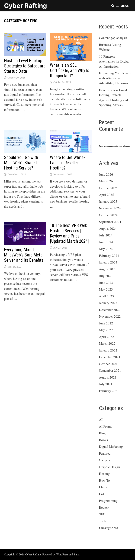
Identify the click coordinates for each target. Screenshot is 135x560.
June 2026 (106, 174)
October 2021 (108, 364)
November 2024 (110, 208)
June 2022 (106, 323)
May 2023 (106, 289)
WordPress (62, 554)
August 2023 (108, 269)
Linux (103, 487)
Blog (102, 433)
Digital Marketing (111, 446)
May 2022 (106, 330)
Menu (124, 6)
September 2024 (110, 221)
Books (103, 440)
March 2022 (107, 343)
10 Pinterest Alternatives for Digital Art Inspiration (114, 61)
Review (104, 507)
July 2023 (105, 276)
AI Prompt (106, 426)
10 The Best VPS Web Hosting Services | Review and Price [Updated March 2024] (69, 233)
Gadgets (104, 460)
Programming (108, 500)
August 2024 (108, 228)
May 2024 (106, 248)
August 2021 (108, 377)
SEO (102, 514)
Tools (102, 521)
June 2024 (106, 242)
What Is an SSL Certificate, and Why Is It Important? (69, 70)
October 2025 (108, 188)
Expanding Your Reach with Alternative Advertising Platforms (115, 78)
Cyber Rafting (25, 5)
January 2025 (108, 201)
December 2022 (109, 309)
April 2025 (106, 194)
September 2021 (110, 370)
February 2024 (109, 255)
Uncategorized (108, 527)
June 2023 (106, 282)
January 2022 (108, 350)
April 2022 (106, 336)
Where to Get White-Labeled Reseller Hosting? (67, 163)
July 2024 (105, 235)
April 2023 (106, 296)
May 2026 (106, 181)
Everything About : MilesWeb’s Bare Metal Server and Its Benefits (24, 255)
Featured (105, 453)
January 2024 (108, 262)
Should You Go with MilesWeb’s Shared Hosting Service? (21, 163)
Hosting (104, 473)
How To (104, 480)
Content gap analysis (113, 37)
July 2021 (105, 384)
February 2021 (109, 391)
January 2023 (108, 303)
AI (100, 419)
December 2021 (109, 357)
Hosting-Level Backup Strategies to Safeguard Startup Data (25, 66)
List (101, 494)
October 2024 (108, 215)
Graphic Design (109, 467)
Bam (76, 554)
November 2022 (110, 316)
